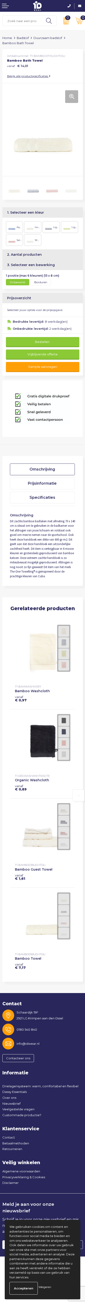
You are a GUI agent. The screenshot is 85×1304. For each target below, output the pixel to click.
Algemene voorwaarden (21, 1171)
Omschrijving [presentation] (42, 469)
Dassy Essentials (14, 1092)
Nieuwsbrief (11, 1103)
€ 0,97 (21, 698)
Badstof (23, 38)
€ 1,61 (20, 877)
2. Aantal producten (24, 254)
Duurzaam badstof (48, 38)
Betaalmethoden (15, 1143)
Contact (8, 1137)
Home (7, 38)
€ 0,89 (21, 787)
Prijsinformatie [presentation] (42, 483)
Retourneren (12, 1149)
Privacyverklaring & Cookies (23, 1177)
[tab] (42, 469)
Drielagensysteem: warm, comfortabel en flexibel (40, 1086)
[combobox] (22, 21)
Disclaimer (10, 1183)
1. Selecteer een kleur (25, 212)
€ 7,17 (20, 966)
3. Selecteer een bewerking (31, 265)
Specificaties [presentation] (42, 497)
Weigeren (44, 1287)
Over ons (9, 1098)
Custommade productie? (21, 1115)
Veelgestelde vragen (18, 1109)
